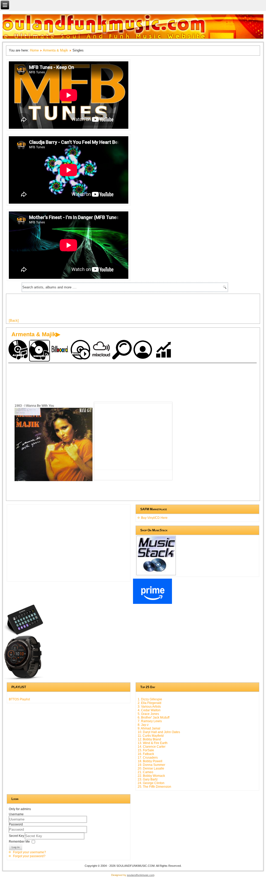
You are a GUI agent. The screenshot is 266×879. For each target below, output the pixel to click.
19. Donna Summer (151, 765)
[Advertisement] (103, 308)
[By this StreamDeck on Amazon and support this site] (23, 634)
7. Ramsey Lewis (150, 721)
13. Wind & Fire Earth (153, 743)
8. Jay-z (143, 725)
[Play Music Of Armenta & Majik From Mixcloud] (101, 350)
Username (16, 814)
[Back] (14, 320)
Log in (15, 847)
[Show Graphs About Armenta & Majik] (164, 350)
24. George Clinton (151, 783)
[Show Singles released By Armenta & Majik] (39, 350)
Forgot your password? (29, 856)
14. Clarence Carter (151, 746)
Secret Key (17, 836)
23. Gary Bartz (148, 779)
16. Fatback (146, 754)
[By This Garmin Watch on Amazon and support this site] (23, 679)
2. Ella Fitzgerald (149, 703)
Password (16, 824)
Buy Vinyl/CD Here (154, 518)
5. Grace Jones (148, 714)
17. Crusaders (148, 757)
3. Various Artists (149, 706)
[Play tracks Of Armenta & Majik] (81, 350)
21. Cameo (145, 772)
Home (34, 50)
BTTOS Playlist (19, 699)
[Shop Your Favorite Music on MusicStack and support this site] (156, 573)
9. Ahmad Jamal (149, 728)
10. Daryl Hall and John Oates (159, 732)
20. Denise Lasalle (151, 768)
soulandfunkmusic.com (140, 875)
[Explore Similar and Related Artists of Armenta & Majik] (122, 350)
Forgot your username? (29, 852)
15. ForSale (146, 750)
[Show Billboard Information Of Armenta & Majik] (60, 350)
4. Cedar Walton (149, 710)
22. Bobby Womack (151, 776)
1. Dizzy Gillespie (150, 699)
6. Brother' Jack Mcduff (153, 717)
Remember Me (19, 841)
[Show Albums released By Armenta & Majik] (18, 350)
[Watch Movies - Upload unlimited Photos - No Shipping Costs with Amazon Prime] (152, 603)
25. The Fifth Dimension (154, 786)
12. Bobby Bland (149, 739)
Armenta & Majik (55, 50)
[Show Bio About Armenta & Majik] (143, 350)
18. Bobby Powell (150, 761)
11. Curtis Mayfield (151, 736)
